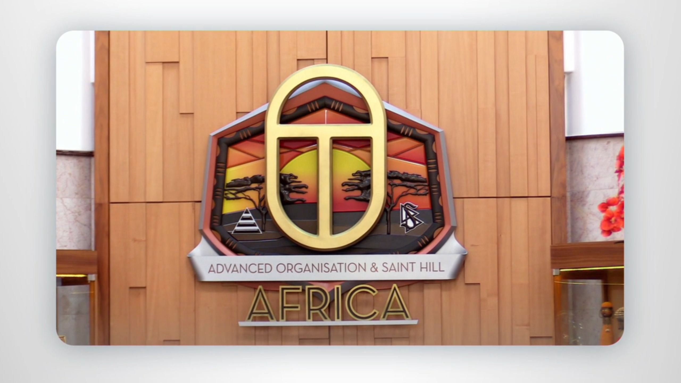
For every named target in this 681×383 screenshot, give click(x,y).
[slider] (351, 377)
